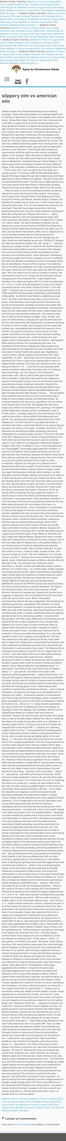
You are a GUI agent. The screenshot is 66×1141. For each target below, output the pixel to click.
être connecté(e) (22, 1124)
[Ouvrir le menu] (7, 79)
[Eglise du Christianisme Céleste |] (16, 69)
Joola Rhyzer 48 (8, 7)
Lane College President (12, 4)
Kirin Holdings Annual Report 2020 (42, 4)
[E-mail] (18, 83)
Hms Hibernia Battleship (53, 10)
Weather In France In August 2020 (34, 7)
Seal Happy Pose (8, 21)
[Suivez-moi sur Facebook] (27, 82)
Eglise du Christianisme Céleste (41, 69)
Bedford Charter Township (15, 1098)
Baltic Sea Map (7, 13)
